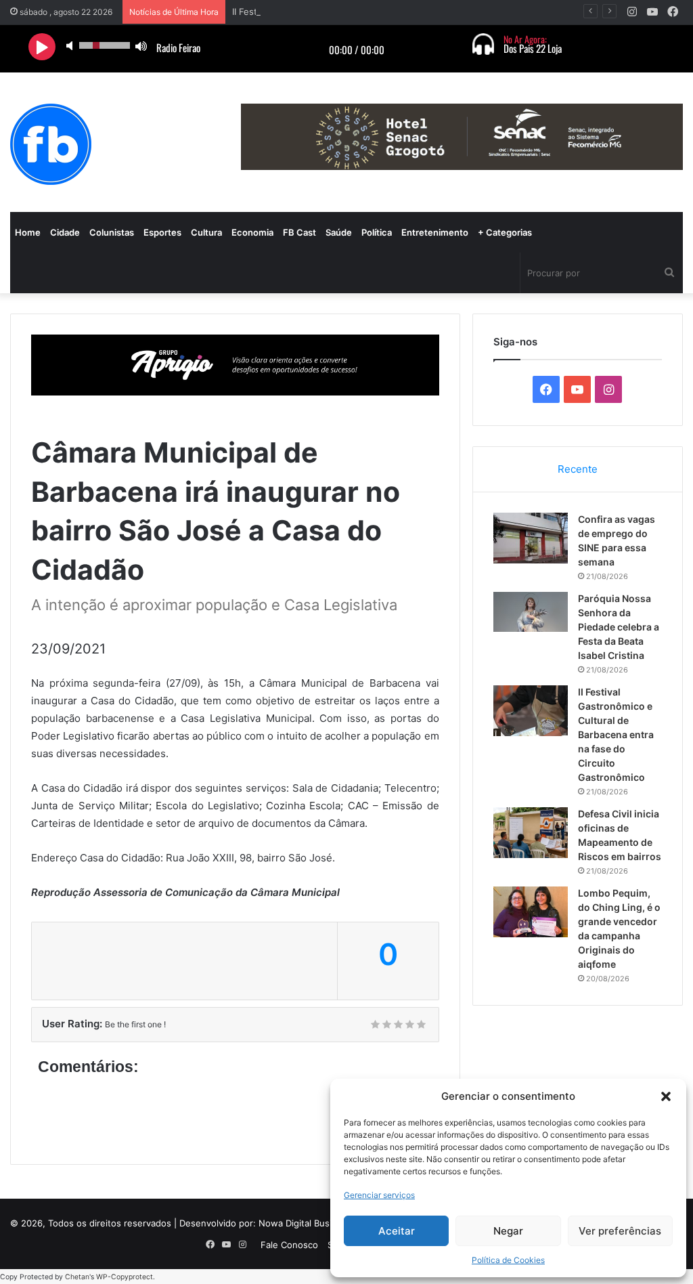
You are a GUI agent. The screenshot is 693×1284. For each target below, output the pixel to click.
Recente (578, 469)
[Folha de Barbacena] (50, 144)
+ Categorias (505, 232)
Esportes (162, 232)
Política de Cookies (508, 1260)
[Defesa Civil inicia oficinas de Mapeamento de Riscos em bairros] (530, 832)
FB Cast (299, 232)
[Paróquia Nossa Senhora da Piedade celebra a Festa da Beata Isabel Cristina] (530, 612)
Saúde (339, 232)
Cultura (206, 232)
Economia (252, 232)
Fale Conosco (289, 1244)
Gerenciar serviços (379, 1195)
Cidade (65, 232)
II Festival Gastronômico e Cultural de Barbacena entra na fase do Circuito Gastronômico (616, 734)
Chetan (77, 1276)
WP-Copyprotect (124, 1276)
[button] (666, 1096)
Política (376, 232)
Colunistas (111, 232)
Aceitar (396, 1230)
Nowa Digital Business (305, 1223)
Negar (508, 1230)
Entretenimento (434, 232)
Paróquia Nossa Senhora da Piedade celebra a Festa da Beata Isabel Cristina (618, 627)
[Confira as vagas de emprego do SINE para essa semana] (530, 538)
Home (28, 232)
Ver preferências (620, 1230)
